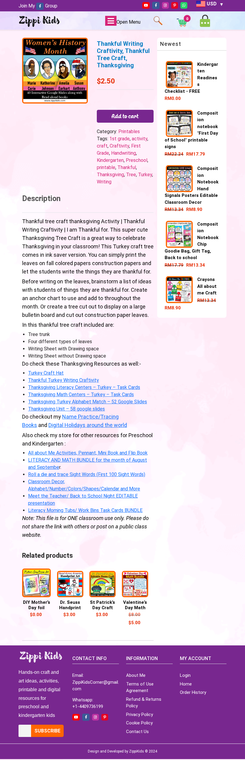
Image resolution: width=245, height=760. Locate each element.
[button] (80, 70)
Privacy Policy (139, 714)
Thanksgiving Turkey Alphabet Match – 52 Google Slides (87, 402)
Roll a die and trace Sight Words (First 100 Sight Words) (86, 474)
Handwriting (123, 153)
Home (186, 684)
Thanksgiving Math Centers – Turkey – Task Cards (81, 394)
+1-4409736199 (87, 706)
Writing (104, 182)
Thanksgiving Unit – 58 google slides (66, 409)
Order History (193, 692)
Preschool (136, 160)
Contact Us (137, 731)
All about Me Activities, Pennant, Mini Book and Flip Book (88, 453)
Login (185, 675)
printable (106, 167)
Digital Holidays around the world (87, 425)
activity (139, 139)
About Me (136, 675)
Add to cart (125, 116)
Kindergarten (110, 160)
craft (102, 146)
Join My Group (38, 6)
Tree (131, 174)
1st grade (119, 139)
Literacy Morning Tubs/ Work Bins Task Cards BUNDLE (85, 510)
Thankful (126, 167)
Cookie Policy (139, 723)
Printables (129, 131)
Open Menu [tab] (128, 22)
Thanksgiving (110, 174)
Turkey (145, 174)
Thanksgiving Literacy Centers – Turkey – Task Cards (84, 387)
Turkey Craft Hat (46, 373)
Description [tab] (41, 198)
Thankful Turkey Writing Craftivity (63, 380)
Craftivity (119, 146)
